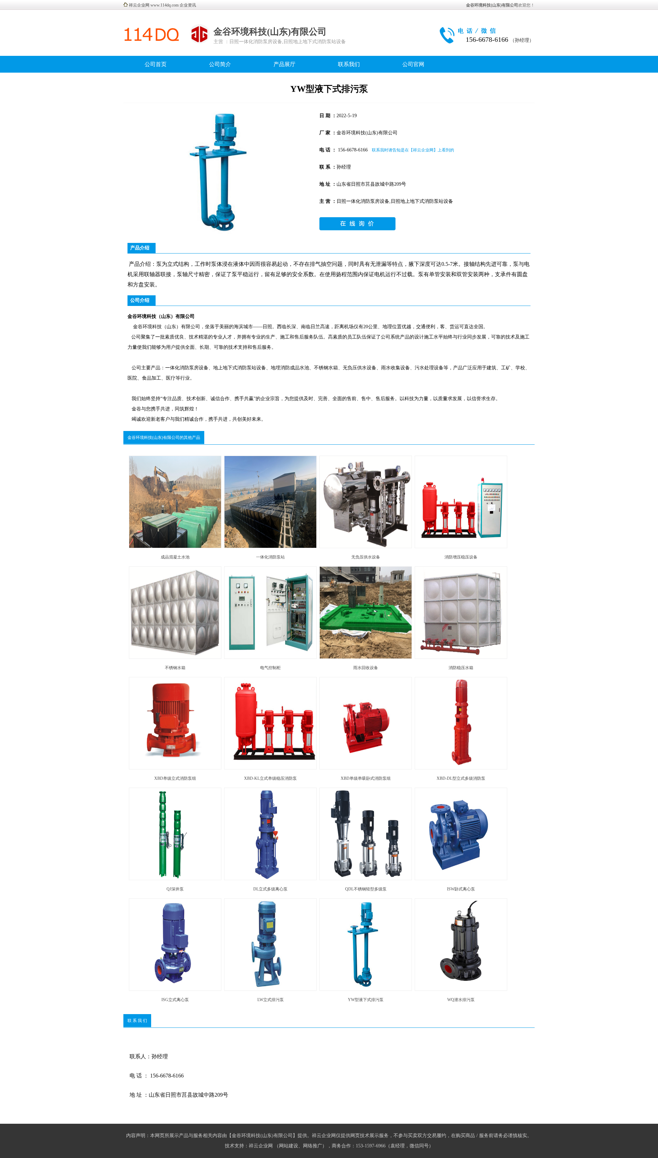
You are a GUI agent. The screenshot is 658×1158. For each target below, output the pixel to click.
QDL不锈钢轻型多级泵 (366, 889)
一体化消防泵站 (270, 557)
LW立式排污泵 (270, 999)
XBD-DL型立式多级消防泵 (461, 778)
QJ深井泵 (175, 889)
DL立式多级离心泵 (270, 889)
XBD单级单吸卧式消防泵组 (366, 778)
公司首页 (156, 64)
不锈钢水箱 (175, 667)
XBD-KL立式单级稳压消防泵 (270, 778)
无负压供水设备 (365, 557)
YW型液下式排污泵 (365, 999)
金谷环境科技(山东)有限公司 (270, 32)
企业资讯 (188, 5)
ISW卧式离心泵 (461, 889)
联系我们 (349, 64)
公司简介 (220, 64)
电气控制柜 (270, 667)
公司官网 (413, 64)
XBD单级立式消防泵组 (175, 778)
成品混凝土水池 (175, 557)
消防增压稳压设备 (460, 557)
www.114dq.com (164, 5)
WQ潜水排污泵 (461, 999)
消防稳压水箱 (461, 667)
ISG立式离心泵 (175, 999)
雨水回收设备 (365, 667)
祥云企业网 (139, 5)
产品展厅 (284, 64)
